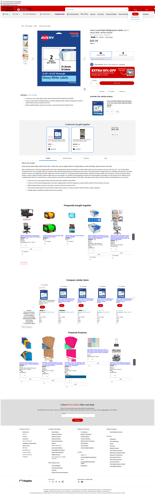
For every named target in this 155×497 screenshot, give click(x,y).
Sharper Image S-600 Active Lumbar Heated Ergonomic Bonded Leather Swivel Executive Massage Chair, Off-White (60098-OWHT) (120, 237)
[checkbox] (58, 149)
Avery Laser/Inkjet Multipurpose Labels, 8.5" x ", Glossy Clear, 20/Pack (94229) (105, 300)
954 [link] (79, 144)
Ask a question (109, 37)
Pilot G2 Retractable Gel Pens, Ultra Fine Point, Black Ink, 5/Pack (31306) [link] (82, 140)
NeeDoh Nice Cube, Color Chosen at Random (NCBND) (74, 236)
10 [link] (48, 238)
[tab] (48, 158)
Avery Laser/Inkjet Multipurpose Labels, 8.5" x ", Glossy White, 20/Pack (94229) (86, 300)
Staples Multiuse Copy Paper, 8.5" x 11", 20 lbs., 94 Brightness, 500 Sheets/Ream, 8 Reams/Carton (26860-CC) (98, 237)
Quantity (94, 80)
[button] (127, 9)
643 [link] (117, 240)
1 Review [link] (101, 37)
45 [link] (48, 366)
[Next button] (84, 58)
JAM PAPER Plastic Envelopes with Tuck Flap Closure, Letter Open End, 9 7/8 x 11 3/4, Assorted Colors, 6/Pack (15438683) (98, 351)
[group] (31, 237)
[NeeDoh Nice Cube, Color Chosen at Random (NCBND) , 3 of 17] (76, 222)
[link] (26, 1)
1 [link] (112, 105)
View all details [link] (32, 95)
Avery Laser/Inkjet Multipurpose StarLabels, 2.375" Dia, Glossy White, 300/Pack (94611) (119, 102)
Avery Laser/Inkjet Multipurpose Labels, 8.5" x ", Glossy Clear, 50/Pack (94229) (124, 300)
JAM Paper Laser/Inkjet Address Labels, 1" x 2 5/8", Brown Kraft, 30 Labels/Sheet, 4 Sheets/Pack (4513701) (52, 364)
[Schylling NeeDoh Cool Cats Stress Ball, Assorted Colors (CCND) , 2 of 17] (53, 222)
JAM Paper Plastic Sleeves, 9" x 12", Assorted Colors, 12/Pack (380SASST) (29, 363)
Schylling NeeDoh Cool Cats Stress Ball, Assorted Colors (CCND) (53, 236)
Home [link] (22, 26)
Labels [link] (35, 26)
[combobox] (96, 9)
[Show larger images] (85, 89)
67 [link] (25, 365)
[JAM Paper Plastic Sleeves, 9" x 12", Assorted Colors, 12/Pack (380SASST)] (30, 349)
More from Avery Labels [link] (45, 26)
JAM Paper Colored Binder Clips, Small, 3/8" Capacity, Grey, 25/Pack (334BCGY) (120, 363)
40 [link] (115, 365)
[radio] (101, 53)
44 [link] (70, 366)
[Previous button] (32, 58)
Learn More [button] (122, 64)
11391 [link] (95, 239)
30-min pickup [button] (114, 246)
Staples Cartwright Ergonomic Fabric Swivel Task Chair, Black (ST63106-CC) (30, 236)
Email (63, 413)
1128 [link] (27, 238)
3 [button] (90, 37)
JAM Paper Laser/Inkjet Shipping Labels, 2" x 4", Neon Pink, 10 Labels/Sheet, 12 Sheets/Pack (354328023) (75, 364)
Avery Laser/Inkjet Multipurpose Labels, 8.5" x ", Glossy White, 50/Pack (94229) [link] (56, 140)
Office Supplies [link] (29, 26)
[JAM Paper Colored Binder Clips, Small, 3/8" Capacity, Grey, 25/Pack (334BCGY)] (120, 349)
